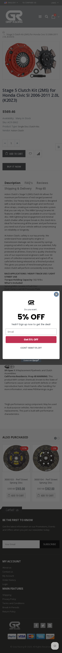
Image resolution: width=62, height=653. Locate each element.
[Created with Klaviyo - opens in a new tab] (31, 360)
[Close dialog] (56, 294)
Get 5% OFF (31, 339)
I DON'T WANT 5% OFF (31, 347)
